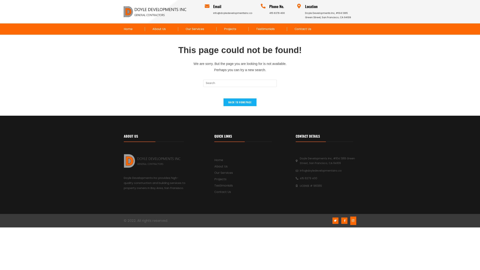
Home (128, 29)
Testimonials (265, 29)
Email (217, 6)
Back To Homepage (240, 102)
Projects (230, 29)
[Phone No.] (263, 6)
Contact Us (303, 29)
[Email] (207, 6)
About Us (159, 29)
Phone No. (276, 6)
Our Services (195, 29)
